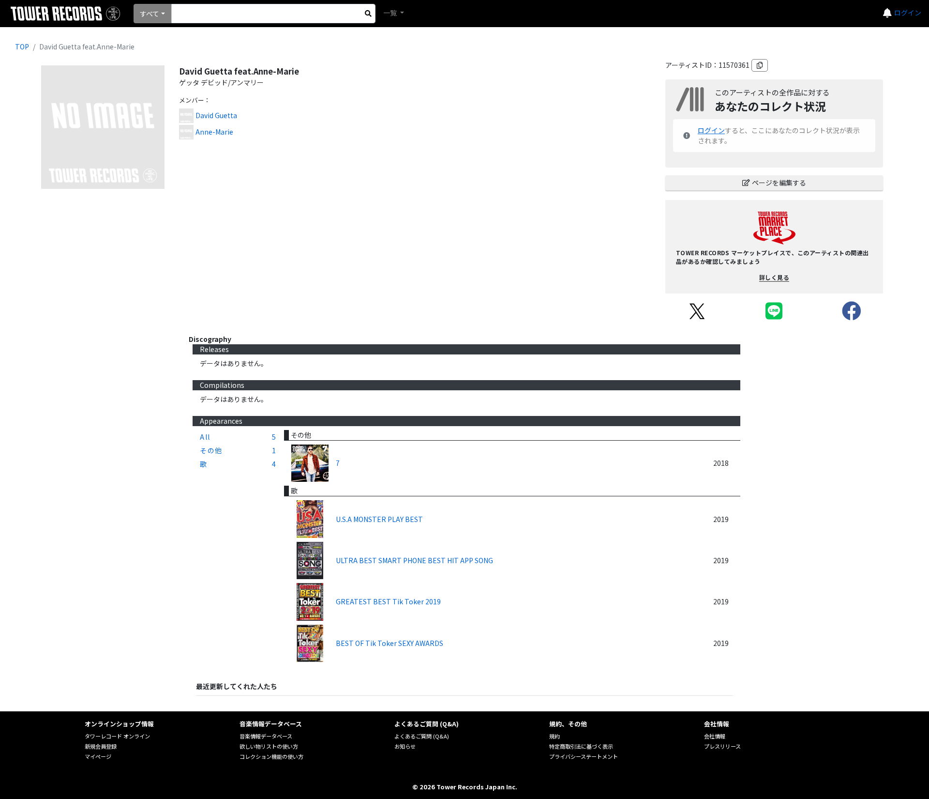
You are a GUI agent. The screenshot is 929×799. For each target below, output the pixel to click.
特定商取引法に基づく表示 (581, 746)
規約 (554, 736)
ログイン (907, 12)
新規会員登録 (101, 746)
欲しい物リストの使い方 (269, 746)
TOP (22, 46)
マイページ (98, 756)
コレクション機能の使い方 (271, 756)
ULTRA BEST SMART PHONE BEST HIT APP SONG (414, 560)
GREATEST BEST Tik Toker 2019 (388, 601)
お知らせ (405, 746)
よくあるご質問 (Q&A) (421, 736)
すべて (149, 13)
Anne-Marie (214, 132)
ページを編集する (779, 182)
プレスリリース (722, 746)
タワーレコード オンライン (117, 736)
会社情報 (714, 736)
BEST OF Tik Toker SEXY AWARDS (389, 643)
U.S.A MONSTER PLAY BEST (379, 519)
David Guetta (216, 115)
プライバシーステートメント (583, 756)
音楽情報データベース (266, 736)
